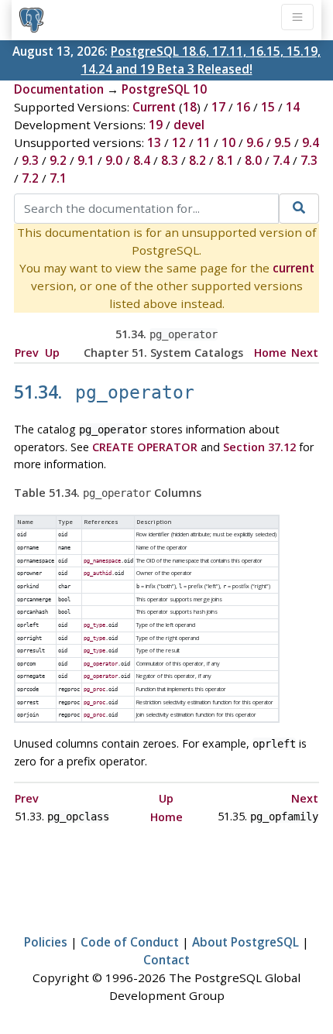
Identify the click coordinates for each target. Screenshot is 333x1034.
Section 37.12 (259, 447)
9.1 (85, 160)
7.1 (58, 178)
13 (154, 142)
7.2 (30, 178)
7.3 (309, 160)
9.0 (113, 160)
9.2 (58, 160)
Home (270, 352)
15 (268, 107)
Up (52, 352)
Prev (27, 352)
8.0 (253, 160)
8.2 (197, 160)
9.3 (30, 160)
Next (304, 352)
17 (218, 107)
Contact (166, 959)
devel (188, 124)
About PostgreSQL (245, 942)
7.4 (281, 160)
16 (243, 107)
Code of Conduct (130, 942)
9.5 (282, 142)
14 (293, 107)
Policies (45, 942)
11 (204, 142)
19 (156, 124)
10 (228, 142)
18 (190, 107)
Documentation (59, 89)
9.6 (254, 142)
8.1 (225, 160)
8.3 (169, 160)
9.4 (310, 142)
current (293, 268)
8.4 (141, 160)
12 (179, 142)
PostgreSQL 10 (164, 89)
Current (154, 107)
